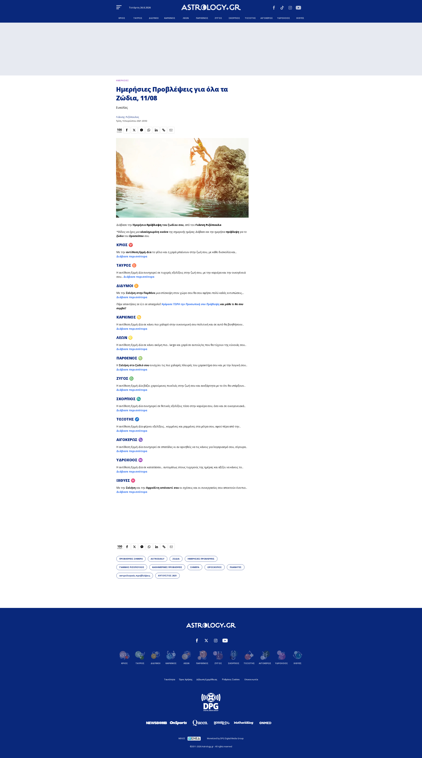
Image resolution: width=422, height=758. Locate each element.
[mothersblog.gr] (243, 723)
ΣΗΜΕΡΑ (194, 567)
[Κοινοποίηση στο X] (134, 130)
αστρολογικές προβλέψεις (134, 575)
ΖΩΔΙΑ (176, 558)
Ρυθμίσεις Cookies (231, 679)
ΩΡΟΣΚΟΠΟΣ (214, 567)
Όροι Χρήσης (185, 679)
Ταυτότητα (169, 679)
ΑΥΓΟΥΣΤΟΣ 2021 (167, 575)
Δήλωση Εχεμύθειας (206, 679)
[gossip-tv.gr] (221, 723)
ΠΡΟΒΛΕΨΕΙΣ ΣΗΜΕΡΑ (131, 558)
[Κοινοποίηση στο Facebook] (126, 130)
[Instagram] (290, 8)
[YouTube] (298, 8)
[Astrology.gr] (211, 7)
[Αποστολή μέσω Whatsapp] (149, 130)
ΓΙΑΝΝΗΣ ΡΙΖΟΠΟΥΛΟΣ (131, 567)
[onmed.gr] (265, 723)
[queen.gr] (200, 723)
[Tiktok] (282, 8)
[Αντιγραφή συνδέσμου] (163, 130)
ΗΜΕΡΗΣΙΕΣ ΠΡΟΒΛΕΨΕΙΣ (201, 558)
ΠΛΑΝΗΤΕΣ (235, 567)
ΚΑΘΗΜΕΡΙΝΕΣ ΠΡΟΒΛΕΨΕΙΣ (167, 567)
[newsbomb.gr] (156, 723)
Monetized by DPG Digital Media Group (225, 738)
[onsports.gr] (178, 723)
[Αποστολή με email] (171, 130)
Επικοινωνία (251, 679)
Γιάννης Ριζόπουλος (127, 117)
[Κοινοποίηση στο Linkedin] (156, 130)
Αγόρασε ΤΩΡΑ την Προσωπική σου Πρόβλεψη (191, 304)
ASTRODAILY (157, 558)
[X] (206, 641)
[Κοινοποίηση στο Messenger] (141, 130)
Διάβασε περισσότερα (131, 256)
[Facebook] (274, 8)
